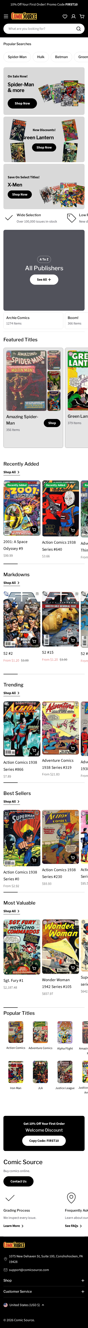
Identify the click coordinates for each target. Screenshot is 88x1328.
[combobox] (44, 29)
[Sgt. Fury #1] (21, 947)
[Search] (78, 28)
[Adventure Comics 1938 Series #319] (60, 728)
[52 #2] (21, 619)
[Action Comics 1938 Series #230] (60, 837)
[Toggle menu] (6, 16)
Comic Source (24, 1320)
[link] (53, 360)
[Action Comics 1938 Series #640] (60, 508)
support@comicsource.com (29, 1270)
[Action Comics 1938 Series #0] (21, 838)
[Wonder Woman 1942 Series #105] (60, 946)
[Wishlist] (64, 16)
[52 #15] (60, 618)
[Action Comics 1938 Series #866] (21, 729)
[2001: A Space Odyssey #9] (21, 508)
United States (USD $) (24, 1305)
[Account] (73, 16)
